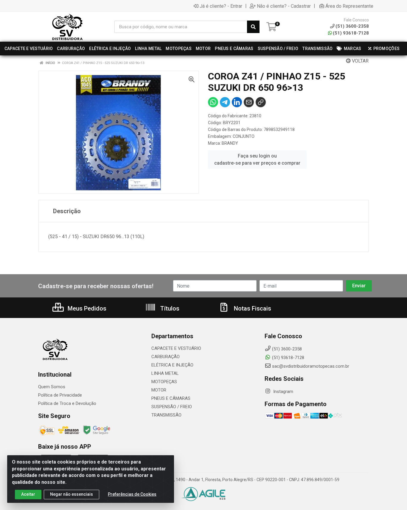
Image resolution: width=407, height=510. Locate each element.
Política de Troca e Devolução (67, 403)
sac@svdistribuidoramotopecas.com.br (310, 366)
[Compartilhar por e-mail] (249, 102)
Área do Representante (349, 6)
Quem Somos (51, 386)
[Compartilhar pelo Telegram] (225, 102)
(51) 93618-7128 (351, 33)
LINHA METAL (165, 373)
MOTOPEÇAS (164, 381)
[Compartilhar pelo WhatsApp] (213, 102)
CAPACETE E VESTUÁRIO (176, 348)
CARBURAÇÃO (165, 356)
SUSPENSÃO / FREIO (171, 406)
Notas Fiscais (251, 308)
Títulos (169, 308)
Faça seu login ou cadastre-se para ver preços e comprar (257, 159)
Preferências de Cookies (132, 494)
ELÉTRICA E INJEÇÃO (172, 365)
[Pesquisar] (253, 27)
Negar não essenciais (71, 494)
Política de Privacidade (60, 395)
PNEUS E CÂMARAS (170, 398)
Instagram (282, 391)
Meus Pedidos (86, 308)
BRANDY (230, 143)
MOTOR (158, 390)
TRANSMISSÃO (166, 415)
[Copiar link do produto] (261, 102)
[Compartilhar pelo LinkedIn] (237, 102)
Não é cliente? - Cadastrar (284, 6)
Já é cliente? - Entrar (221, 6)
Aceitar (28, 494)
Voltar (360, 61)
